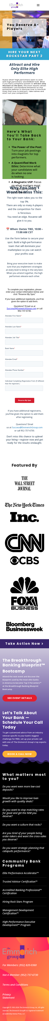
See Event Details (19, 698)
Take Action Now (23, 643)
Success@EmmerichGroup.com (27, 427)
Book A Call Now (19, 754)
